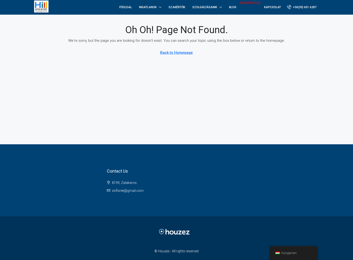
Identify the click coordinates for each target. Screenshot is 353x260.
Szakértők (177, 7)
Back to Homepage (176, 52)
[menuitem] (302, 7)
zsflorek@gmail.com (128, 191)
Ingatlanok (148, 7)
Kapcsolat (272, 7)
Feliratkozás (250, 3)
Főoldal (125, 7)
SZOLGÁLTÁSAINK (204, 7)
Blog (232, 7)
